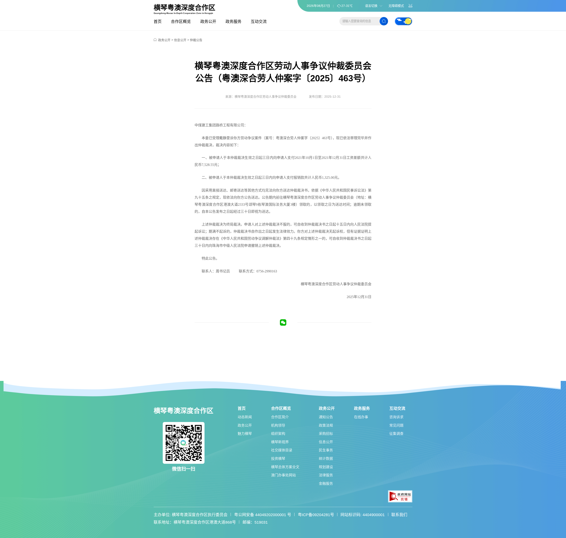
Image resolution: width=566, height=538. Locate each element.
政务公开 (208, 21)
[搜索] (384, 21)
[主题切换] (403, 21)
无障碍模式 (396, 6)
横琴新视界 (280, 442)
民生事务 (326, 450)
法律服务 (326, 475)
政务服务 (233, 21)
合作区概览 (181, 21)
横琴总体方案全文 (285, 467)
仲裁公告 (196, 40)
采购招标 (326, 433)
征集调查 (396, 433)
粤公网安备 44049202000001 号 (262, 515)
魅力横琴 (245, 433)
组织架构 (278, 433)
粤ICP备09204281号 (316, 515)
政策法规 (326, 425)
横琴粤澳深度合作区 (184, 8)
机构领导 (278, 425)
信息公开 (180, 40)
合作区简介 (280, 417)
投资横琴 (278, 458)
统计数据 (326, 458)
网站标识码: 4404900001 (362, 515)
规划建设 (326, 467)
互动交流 (259, 21)
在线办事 (361, 417)
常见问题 (396, 425)
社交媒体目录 (281, 450)
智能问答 (411, 6)
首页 (158, 21)
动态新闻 (245, 417)
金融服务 (326, 483)
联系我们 (399, 515)
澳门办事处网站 (283, 475)
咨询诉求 (396, 417)
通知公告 (326, 417)
